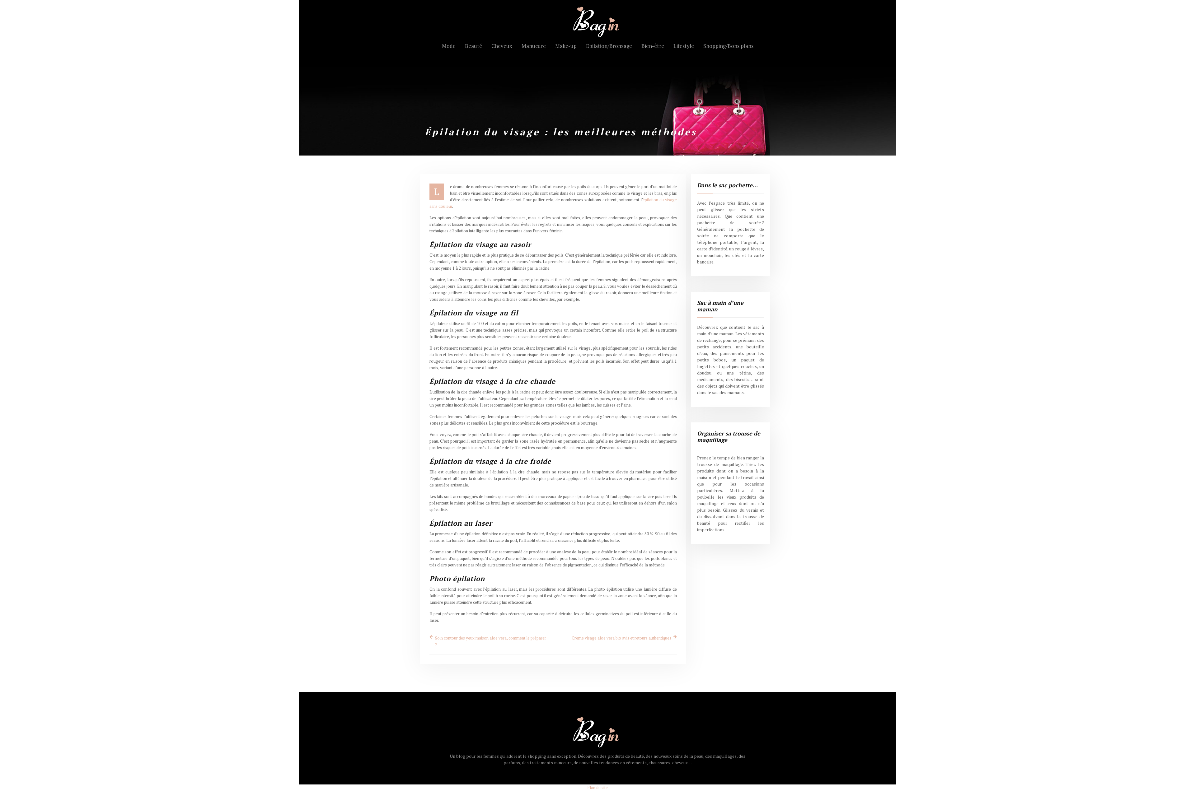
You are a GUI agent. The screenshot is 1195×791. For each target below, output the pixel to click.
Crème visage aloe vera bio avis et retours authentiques (621, 638)
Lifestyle (683, 45)
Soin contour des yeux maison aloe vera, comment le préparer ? (490, 641)
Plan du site (597, 787)
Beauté (473, 45)
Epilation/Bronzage (609, 45)
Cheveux (501, 45)
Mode (449, 45)
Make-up (566, 45)
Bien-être (652, 45)
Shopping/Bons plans (728, 45)
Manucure (534, 45)
